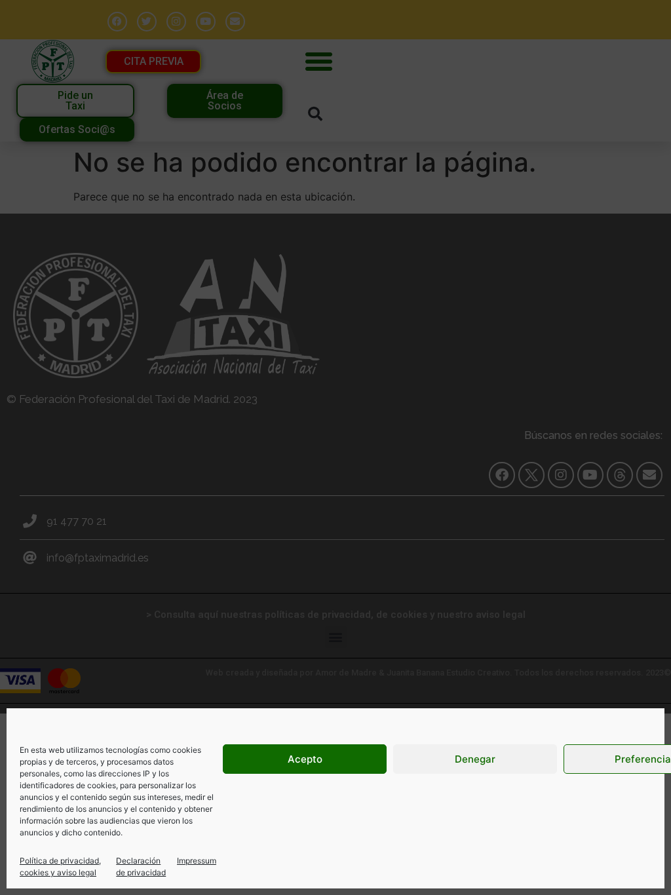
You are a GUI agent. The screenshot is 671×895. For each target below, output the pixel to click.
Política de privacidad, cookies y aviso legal (60, 866)
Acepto (305, 759)
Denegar (475, 759)
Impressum (196, 861)
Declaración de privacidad (141, 866)
